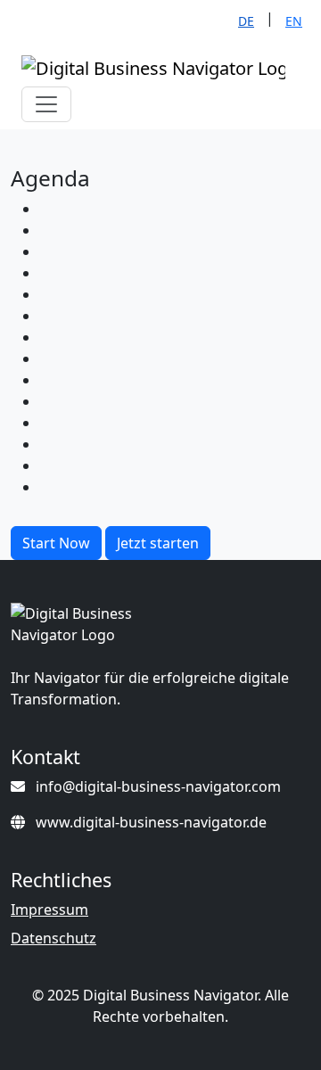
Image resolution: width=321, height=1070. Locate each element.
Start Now (56, 543)
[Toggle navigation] (46, 104)
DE (246, 20)
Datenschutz (53, 938)
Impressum (49, 909)
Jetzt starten (158, 543)
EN (293, 20)
